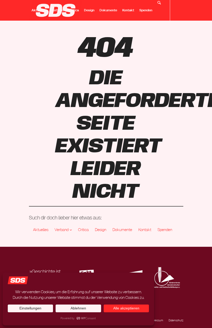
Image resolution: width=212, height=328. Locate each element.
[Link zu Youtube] (46, 31)
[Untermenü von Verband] (71, 229)
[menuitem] (39, 10)
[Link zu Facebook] (54, 31)
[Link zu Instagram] (38, 31)
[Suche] (159, 10)
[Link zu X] (30, 31)
